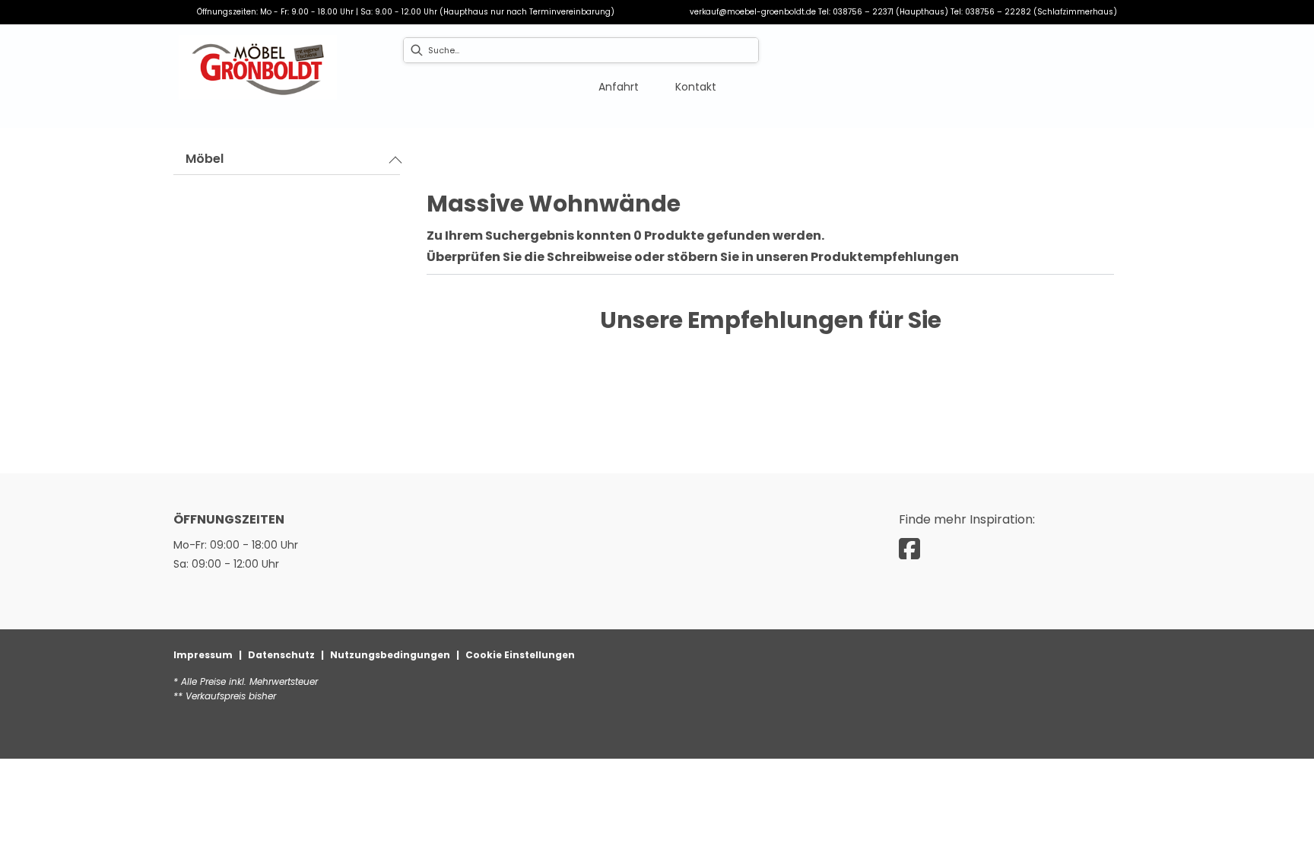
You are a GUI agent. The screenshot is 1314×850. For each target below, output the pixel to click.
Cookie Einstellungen (520, 654)
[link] (618, 86)
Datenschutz (281, 654)
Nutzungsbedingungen (390, 654)
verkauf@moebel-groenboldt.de (753, 12)
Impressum (203, 654)
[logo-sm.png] (258, 67)
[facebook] (909, 549)
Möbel (205, 158)
